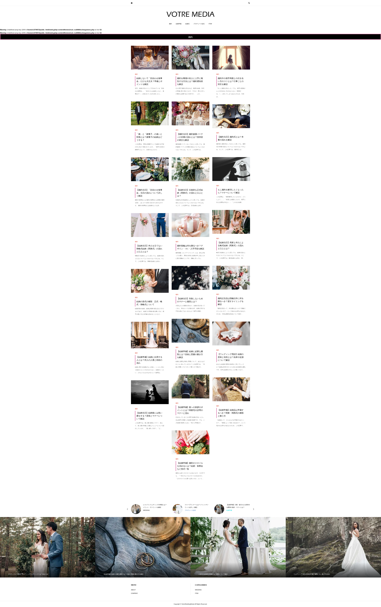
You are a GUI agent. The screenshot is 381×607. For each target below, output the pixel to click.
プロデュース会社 (199, 24)
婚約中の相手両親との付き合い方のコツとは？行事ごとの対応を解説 (231, 81)
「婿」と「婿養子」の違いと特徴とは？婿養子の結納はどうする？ (149, 137)
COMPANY (134, 593)
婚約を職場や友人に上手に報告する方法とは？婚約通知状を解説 (190, 81)
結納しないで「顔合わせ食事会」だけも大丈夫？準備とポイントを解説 (149, 81)
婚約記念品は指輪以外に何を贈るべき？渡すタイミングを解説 (231, 301)
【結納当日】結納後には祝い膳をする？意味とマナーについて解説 (149, 416)
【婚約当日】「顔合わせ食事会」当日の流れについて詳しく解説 (149, 193)
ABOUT (133, 590)
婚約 (170, 24)
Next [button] (253, 509)
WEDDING (198, 590)
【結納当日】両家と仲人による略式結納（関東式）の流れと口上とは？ (231, 245)
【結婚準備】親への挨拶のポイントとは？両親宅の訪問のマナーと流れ (190, 410)
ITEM (210, 24)
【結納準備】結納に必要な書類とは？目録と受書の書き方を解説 (190, 354)
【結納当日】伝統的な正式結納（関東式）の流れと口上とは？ (190, 193)
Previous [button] (127, 509)
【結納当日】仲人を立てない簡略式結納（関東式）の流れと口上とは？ (149, 249)
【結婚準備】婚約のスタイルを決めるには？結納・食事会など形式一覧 (190, 466)
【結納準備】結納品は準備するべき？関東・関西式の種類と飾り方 (231, 413)
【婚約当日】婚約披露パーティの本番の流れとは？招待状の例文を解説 (190, 137)
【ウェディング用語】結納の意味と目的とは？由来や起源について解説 (231, 357)
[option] (149, 509)
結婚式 (187, 24)
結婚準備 (178, 24)
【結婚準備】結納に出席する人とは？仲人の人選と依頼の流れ (149, 360)
